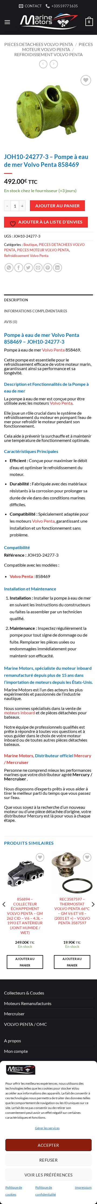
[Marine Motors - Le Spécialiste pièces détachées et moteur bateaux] (48, 22)
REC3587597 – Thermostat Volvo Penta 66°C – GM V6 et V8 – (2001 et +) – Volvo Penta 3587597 (72, 911)
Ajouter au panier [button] (24, 962)
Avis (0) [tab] (10, 322)
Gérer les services (47, 1128)
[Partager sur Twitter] (28, 267)
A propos (12, 1040)
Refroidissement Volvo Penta (48, 54)
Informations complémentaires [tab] (35, 311)
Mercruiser (14, 1013)
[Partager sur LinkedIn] (57, 267)
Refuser (48, 1160)
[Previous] (4, 915)
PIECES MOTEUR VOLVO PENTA (57, 47)
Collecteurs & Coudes (24, 992)
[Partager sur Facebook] (18, 267)
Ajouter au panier (57, 205)
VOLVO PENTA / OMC (25, 1024)
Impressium (83, 1187)
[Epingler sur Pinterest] (47, 267)
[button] (7, 22)
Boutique (30, 244)
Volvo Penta (53, 349)
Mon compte (16, 1051)
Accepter (48, 1145)
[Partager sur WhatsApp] (9, 267)
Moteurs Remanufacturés (27, 1003)
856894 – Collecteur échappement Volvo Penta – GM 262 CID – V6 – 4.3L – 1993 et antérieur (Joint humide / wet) (25, 916)
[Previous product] (54, 64)
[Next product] (43, 64)
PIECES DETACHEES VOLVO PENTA (38, 44)
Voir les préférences (49, 1174)
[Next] (92, 915)
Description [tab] (16, 300)
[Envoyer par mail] (38, 267)
